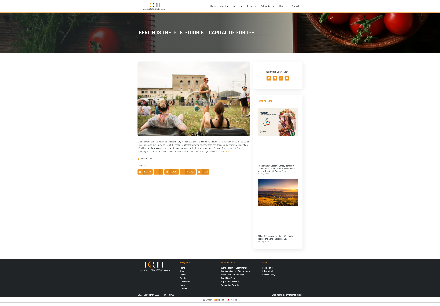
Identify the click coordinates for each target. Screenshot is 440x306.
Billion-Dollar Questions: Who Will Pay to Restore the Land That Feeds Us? (275, 237)
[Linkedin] (269, 78)
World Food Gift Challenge (232, 274)
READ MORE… (226, 151)
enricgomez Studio (294, 295)
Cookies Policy (268, 274)
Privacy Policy (268, 271)
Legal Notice (267, 267)
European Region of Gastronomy (235, 271)
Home (182, 267)
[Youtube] (287, 78)
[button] (224, 6)
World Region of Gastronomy (234, 267)
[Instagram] (281, 78)
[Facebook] (275, 78)
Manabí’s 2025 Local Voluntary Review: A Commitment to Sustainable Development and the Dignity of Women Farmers (276, 168)
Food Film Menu (228, 278)
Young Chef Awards (230, 285)
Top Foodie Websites (230, 281)
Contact (183, 288)
